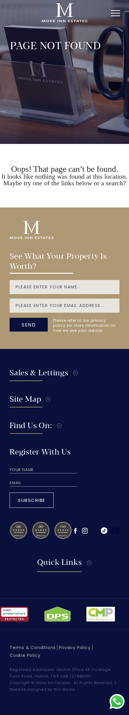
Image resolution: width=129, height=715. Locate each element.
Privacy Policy (74, 648)
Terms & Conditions (33, 648)
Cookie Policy (25, 655)
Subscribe (31, 500)
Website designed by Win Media (42, 689)
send (29, 324)
